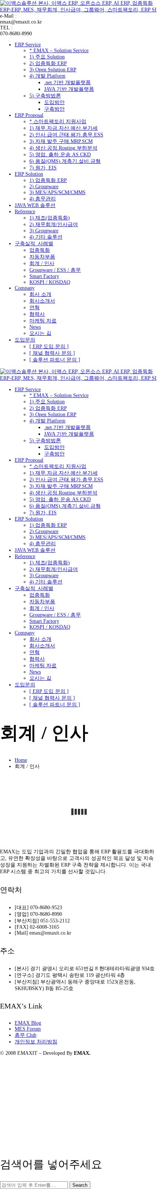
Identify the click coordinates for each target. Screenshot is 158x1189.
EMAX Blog (28, 1023)
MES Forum (28, 1029)
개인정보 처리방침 (36, 1042)
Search (79, 1185)
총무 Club (25, 1035)
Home (21, 760)
